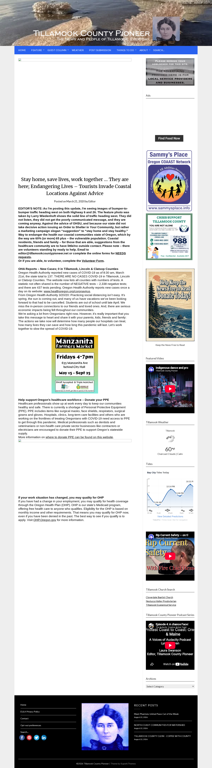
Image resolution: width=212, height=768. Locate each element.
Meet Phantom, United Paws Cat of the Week (156, 714)
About (144, 50)
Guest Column (56, 50)
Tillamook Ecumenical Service (161, 604)
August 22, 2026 (141, 717)
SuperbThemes (128, 763)
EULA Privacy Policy (30, 711)
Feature (36, 50)
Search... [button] (159, 50)
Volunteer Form (93, 260)
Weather (78, 50)
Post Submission (100, 50)
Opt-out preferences (30, 725)
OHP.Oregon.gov (44, 520)
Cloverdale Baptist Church (159, 597)
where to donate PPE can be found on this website (79, 437)
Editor (92, 201)
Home (22, 50)
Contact (24, 718)
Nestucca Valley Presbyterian (161, 601)
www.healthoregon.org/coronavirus (67, 291)
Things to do (125, 50)
